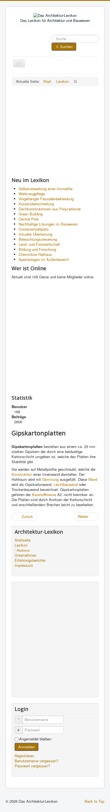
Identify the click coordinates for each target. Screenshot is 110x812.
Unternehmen (25, 555)
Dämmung (50, 479)
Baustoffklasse (44, 494)
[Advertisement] (55, 131)
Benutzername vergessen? (36, 760)
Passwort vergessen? (32, 765)
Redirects (23, 550)
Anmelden (26, 746)
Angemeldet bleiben (35, 739)
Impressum (24, 565)
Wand (92, 479)
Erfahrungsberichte (30, 560)
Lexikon (21, 545)
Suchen (66, 46)
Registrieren (25, 755)
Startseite (22, 540)
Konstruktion (22, 474)
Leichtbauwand (66, 484)
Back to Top (94, 801)
